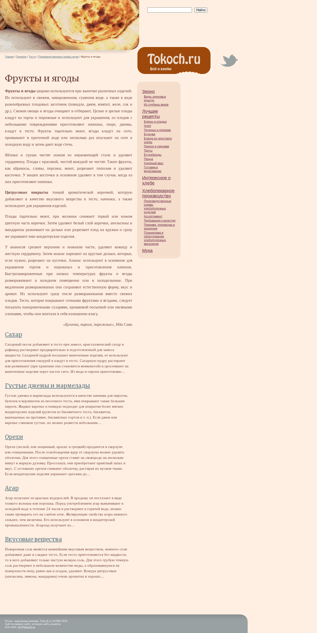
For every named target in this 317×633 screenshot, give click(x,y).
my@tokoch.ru (26, 626)
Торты (148, 150)
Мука (147, 250)
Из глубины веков (156, 104)
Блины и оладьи (155, 121)
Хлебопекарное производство (158, 193)
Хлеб (147, 126)
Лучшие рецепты (151, 114)
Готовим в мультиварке (152, 169)
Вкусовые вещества (33, 539)
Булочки (149, 134)
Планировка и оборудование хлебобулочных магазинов (155, 238)
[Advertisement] (176, 25)
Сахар (13, 334)
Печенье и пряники (157, 130)
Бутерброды (152, 155)
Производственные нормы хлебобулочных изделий (157, 206)
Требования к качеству (160, 220)
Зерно (148, 91)
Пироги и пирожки (156, 146)
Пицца (148, 159)
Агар (12, 488)
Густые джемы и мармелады (47, 385)
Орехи (14, 436)
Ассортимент (153, 216)
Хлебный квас (153, 163)
